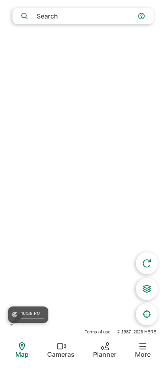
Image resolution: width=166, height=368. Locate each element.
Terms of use (97, 331)
